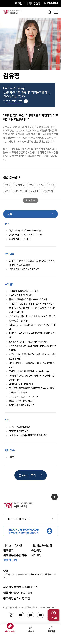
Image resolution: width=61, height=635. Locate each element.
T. (12, 101)
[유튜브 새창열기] (40, 615)
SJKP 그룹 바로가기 (18, 519)
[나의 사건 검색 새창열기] (11, 615)
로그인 (18, 3)
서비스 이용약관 (12, 545)
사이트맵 (36, 555)
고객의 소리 (10, 560)
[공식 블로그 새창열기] (21, 615)
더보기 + (30, 200)
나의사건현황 (33, 3)
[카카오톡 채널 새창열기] (30, 615)
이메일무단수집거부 (15, 555)
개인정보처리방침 (41, 545)
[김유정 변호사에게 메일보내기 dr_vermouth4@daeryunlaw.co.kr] (26, 101)
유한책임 (36, 550)
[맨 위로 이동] (54, 497)
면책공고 (8, 550)
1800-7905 (52, 3)
